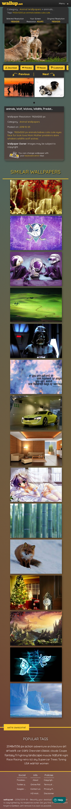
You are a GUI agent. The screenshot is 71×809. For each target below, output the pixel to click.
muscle (47, 755)
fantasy (10, 755)
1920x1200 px (21, 132)
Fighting (23, 755)
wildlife (21, 138)
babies (40, 132)
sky (36, 759)
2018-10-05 (24, 127)
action (29, 746)
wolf (27, 138)
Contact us (35, 789)
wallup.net (8, 799)
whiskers (12, 138)
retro (26, 759)
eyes (58, 132)
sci (31, 759)
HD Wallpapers (35, 793)
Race (10, 759)
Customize (58, 67)
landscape (35, 755)
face (9, 135)
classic (45, 750)
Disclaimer (49, 793)
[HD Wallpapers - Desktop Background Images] (12, 3)
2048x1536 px (15, 746)
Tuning (62, 759)
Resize (42, 67)
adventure (40, 746)
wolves (34, 138)
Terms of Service (49, 784)
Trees (54, 759)
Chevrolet (34, 750)
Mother (38, 135)
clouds (54, 750)
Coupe (63, 750)
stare (56, 135)
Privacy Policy (49, 789)
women (44, 763)
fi (16, 755)
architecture (54, 746)
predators (47, 135)
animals (32, 132)
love (24, 135)
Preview (28, 67)
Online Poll (35, 784)
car (19, 750)
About (35, 780)
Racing (17, 759)
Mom (30, 135)
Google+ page (22, 789)
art (64, 746)
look (19, 135)
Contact (15, 805)
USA (26, 763)
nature (57, 755)
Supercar (44, 759)
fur (14, 135)
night (65, 755)
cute (53, 132)
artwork (11, 750)
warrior (34, 763)
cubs (47, 132)
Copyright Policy (49, 780)
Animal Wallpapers (30, 121)
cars (25, 750)
